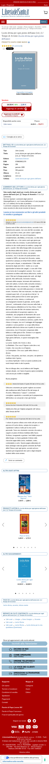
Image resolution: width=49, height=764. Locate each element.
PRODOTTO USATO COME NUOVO (14, 42)
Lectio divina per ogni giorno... (25, 581)
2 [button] (17, 547)
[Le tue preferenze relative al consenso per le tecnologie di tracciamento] (45, 760)
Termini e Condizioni (9, 689)
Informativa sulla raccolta (13, 761)
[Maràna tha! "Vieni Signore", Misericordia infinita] (24, 484)
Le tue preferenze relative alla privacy (24, 758)
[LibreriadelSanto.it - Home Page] (15, 12)
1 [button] (14, 547)
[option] (24, 488)
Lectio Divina (19, 622)
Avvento (38, 27)
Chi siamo (5, 686)
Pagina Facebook (29, 720)
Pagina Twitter (34, 720)
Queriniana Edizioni (22, 159)
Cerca (43, 22)
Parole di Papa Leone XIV (12, 707)
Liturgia (19, 27)
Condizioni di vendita (9, 692)
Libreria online (24, 752)
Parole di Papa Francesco (11, 711)
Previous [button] (3, 524)
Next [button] (45, 524)
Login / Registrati (7, 5)
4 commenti (17, 46)
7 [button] (35, 547)
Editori (28, 692)
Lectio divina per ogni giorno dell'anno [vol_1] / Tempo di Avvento (24, 27)
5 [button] (28, 547)
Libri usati (12, 27)
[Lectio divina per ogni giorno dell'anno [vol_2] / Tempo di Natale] (24, 567)
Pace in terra (24, 536)
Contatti (5, 702)
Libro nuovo (8, 124)
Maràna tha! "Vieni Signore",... (25, 497)
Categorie (29, 686)
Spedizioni (6, 696)
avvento (15, 605)
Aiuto (46, 5)
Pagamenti (6, 699)
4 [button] (24, 547)
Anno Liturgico (29, 27)
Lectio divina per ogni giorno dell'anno (28, 179)
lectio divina (7, 605)
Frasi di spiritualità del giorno (13, 715)
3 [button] (21, 547)
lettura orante (23, 605)
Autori (28, 689)
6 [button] (31, 547)
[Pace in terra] (24, 523)
